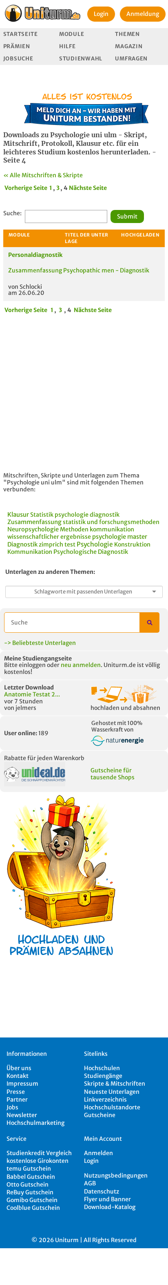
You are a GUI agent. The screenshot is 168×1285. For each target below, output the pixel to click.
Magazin (128, 46)
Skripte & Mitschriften (114, 1083)
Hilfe (67, 46)
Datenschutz (101, 1191)
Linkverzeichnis (105, 1099)
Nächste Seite (88, 188)
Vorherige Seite (25, 188)
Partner (17, 1099)
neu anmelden (81, 665)
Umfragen (131, 58)
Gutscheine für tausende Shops (113, 774)
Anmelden (98, 1153)
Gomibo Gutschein (32, 1200)
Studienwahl (80, 58)
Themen (127, 34)
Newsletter (22, 1115)
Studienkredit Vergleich (39, 1153)
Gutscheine (99, 1115)
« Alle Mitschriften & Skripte (43, 175)
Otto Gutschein (28, 1184)
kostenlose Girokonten (38, 1161)
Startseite (20, 34)
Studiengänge (103, 1076)
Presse (16, 1091)
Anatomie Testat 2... (32, 694)
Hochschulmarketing (35, 1123)
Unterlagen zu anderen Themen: (50, 572)
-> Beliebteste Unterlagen (40, 643)
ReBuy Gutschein (30, 1192)
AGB (90, 1183)
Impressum (22, 1083)
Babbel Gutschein (31, 1176)
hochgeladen (140, 235)
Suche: (12, 213)
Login (101, 14)
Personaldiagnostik (35, 255)
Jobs (12, 1107)
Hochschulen (102, 1068)
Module (71, 34)
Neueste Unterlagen (111, 1091)
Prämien (16, 46)
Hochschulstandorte (112, 1107)
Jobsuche (18, 58)
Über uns (19, 1068)
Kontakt (18, 1076)
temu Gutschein (29, 1168)
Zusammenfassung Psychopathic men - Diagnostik (78, 270)
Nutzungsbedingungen (116, 1175)
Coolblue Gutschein (33, 1207)
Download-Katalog (109, 1207)
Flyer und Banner (107, 1199)
